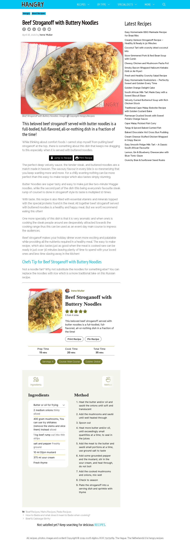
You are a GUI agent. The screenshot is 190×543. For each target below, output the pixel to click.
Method (108, 384)
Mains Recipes (48, 512)
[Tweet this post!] (29, 30)
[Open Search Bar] (164, 4)
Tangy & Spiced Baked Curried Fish (143, 128)
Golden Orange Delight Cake (140, 87)
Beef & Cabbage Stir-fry (38, 518)
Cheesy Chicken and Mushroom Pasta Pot (147, 63)
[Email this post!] (49, 30)
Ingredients (35, 384)
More (148, 4)
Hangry (26, 13)
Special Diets (125, 4)
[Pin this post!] (39, 30)
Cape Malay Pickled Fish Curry (140, 123)
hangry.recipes (156, 538)
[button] (63, 404)
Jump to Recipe (62, 157)
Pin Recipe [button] (93, 339)
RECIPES (99, 524)
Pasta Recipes (64, 512)
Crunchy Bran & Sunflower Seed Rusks (145, 160)
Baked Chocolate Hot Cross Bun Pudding (146, 132)
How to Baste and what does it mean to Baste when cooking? (58, 515)
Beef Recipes (38, 13)
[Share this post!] (24, 30)
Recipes (81, 4)
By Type (101, 4)
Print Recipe (85, 157)
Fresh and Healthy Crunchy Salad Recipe (146, 75)
